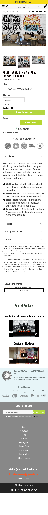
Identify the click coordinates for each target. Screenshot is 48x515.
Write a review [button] (24, 290)
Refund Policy (24, 446)
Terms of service (24, 450)
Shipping (8, 223)
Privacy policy (24, 453)
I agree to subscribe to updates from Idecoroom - (24, 416)
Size (5, 84)
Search (24, 426)
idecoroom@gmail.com (25, 474)
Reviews (7, 239)
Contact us (24, 430)
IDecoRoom (21, 485)
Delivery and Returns (13, 231)
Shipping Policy (24, 442)
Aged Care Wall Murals (14, 12)
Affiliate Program (24, 457)
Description (9, 156)
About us (24, 438)
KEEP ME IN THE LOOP (38, 412)
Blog (24, 434)
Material (6, 94)
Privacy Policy (38, 416)
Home (3, 12)
